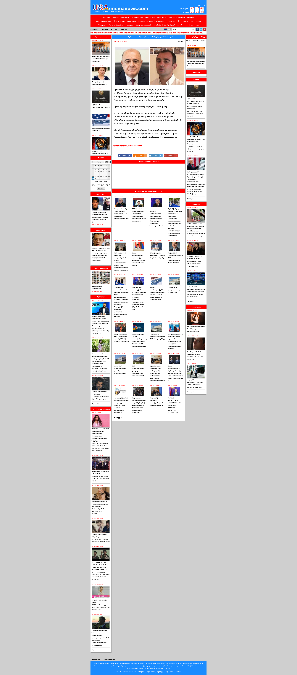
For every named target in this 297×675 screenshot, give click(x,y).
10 (95, 172)
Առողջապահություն (143, 25)
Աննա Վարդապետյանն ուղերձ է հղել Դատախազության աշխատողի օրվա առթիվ (138, 259)
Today (101, 182)
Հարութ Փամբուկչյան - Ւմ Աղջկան (100, 393)
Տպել (181, 42)
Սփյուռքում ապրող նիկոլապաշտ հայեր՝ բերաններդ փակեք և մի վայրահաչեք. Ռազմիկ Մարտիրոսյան (100, 321)
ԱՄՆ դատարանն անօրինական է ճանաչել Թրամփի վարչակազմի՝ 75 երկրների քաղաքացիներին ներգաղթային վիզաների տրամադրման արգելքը (196, 179)
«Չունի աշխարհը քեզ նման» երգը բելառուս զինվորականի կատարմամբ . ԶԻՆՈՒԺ (100, 634)
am (187, 25)
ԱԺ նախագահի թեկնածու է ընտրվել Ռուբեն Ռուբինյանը (157, 255)
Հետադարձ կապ (109, 659)
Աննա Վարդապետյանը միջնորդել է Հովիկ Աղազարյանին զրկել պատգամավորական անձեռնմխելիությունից (175, 373)
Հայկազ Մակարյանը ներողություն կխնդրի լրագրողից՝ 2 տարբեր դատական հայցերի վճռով (100, 217)
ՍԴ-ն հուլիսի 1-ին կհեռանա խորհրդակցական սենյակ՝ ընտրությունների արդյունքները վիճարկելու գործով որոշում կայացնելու (121, 261)
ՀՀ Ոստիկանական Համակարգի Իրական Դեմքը (134, 21)
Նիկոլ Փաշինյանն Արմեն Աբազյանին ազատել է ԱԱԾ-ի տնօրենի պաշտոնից (121, 337)
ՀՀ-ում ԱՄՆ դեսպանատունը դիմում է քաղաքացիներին (120, 369)
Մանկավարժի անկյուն (104, 21)
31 (95, 178)
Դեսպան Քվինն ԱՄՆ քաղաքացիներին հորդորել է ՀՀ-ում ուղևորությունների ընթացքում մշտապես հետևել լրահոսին (175, 341)
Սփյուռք (172, 17)
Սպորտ (130, 25)
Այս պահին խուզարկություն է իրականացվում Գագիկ (196, 234)
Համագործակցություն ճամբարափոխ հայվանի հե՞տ (205, 33)
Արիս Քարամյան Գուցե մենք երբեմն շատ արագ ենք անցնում (195, 113)
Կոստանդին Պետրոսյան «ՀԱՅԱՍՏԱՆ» (100, 472)
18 (98, 174)
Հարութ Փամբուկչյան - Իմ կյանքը (100, 535)
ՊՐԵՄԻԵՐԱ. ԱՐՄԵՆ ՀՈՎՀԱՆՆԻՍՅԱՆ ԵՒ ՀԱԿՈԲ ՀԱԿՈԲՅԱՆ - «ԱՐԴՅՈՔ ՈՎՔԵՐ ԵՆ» (100, 566)
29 (109, 176)
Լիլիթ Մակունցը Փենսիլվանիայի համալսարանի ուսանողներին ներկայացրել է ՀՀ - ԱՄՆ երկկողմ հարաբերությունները (157, 373)
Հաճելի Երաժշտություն (173, 25)
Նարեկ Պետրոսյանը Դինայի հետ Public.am (195, 381)
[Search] (193, 29)
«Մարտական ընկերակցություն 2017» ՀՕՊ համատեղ (99, 642)
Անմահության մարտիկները (97, 287)
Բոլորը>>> (190, 199)
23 (93, 176)
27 (103, 176)
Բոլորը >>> (96, 404)
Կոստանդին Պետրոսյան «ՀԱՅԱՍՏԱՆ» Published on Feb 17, (101, 478)
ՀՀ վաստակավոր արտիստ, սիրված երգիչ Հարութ (101, 398)
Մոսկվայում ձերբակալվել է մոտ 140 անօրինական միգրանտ (196, 63)
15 (109, 172)
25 (98, 176)
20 (103, 174)
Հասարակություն (159, 17)
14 (106, 172)
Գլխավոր (106, 17)
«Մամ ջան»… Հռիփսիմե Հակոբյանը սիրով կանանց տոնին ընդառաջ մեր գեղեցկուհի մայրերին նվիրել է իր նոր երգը (100, 435)
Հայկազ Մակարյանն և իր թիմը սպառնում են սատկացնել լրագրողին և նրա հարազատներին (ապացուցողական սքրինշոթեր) (101, 254)
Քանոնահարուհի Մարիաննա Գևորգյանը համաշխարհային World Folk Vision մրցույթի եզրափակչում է (100, 359)
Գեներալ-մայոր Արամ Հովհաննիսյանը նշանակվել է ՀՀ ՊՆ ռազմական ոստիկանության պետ (121, 214)
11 (98, 172)
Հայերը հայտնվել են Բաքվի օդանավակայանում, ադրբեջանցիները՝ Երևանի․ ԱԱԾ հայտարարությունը (139, 340)
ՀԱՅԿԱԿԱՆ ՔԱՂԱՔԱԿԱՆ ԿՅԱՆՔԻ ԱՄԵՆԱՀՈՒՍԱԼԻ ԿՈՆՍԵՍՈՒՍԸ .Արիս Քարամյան (195, 104)
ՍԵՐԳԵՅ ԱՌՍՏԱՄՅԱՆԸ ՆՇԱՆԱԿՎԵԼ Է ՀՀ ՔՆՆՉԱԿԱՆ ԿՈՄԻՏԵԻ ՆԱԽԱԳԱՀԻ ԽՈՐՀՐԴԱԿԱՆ (174, 405)
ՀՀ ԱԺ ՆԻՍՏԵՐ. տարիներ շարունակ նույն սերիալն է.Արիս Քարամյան (196, 140)
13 (103, 172)
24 (95, 176)
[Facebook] (197, 29)
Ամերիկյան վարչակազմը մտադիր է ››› (101, 129)
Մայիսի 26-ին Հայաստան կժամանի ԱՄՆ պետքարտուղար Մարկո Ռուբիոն (175, 258)
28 (106, 176)
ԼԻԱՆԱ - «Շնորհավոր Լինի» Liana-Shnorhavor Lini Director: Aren (101, 607)
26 (101, 176)
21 (106, 174)
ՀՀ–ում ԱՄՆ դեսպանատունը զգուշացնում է (174, 290)
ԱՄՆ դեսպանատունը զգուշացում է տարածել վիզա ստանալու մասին (138, 371)
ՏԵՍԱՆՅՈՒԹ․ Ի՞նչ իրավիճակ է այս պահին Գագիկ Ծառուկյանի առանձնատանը (195, 227)
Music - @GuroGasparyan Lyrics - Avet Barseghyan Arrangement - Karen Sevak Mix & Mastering (100, 447)
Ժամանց (157, 25)
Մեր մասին (96, 659)
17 (95, 174)
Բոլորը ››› (118, 418)
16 (93, 174)
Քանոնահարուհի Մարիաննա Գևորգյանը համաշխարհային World (99, 368)
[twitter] (201, 29)
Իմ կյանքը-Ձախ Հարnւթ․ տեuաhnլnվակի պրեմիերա (101, 540)
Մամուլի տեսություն (186, 17)
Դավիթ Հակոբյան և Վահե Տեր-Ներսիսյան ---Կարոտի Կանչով (196, 328)
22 (109, 174)
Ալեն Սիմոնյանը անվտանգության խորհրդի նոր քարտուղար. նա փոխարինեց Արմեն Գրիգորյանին (139, 215)
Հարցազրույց (172, 21)
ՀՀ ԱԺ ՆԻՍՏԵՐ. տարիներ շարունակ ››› (100, 152)
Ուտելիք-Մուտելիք (116, 25)
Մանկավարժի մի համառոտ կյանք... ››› (99, 83)
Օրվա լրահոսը (101, 37)
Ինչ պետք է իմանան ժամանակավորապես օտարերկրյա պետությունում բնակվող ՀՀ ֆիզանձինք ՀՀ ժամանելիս (121, 405)
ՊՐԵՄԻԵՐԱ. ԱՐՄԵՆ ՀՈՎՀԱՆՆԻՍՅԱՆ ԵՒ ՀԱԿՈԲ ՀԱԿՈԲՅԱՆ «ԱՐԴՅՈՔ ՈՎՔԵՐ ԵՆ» (101, 575)
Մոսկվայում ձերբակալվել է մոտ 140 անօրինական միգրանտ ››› (101, 58)
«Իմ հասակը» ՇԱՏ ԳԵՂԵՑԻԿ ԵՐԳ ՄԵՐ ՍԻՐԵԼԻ (98, 511)
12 (101, 172)
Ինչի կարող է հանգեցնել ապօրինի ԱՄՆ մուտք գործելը (157, 336)
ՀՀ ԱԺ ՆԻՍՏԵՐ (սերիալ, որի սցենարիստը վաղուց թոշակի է (195, 148)
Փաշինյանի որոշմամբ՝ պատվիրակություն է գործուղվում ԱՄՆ (157, 401)
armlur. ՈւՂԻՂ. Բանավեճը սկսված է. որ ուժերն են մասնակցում (196, 289)
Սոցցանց (159, 21)
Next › (106, 182)
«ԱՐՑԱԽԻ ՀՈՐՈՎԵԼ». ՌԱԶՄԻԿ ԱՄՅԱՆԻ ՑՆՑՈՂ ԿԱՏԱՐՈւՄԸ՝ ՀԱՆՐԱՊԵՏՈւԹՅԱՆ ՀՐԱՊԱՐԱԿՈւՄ (195, 261)
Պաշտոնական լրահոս (140, 17)
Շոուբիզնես (196, 21)
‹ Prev (96, 182)
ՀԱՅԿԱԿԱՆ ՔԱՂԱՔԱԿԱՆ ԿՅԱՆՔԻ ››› (101, 106)
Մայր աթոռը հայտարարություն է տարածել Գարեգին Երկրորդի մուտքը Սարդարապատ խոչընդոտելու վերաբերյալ (139, 405)
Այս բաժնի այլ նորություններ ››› (148, 191)
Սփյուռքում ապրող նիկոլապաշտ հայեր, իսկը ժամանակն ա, (100, 330)
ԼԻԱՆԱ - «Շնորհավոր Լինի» (99, 601)
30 (93, 178)
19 (101, 174)
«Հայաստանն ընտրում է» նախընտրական (195, 295)
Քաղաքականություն (121, 17)
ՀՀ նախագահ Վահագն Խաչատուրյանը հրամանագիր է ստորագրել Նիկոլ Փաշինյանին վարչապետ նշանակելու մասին (157, 217)
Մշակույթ (102, 25)
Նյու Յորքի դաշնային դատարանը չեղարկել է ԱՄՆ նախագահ (194, 191)
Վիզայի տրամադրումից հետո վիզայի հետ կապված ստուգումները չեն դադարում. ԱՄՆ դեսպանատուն (157, 294)
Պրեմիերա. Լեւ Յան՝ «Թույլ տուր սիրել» (194, 353)
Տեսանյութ (184, 21)
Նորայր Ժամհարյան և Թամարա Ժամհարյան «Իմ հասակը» (100, 504)
